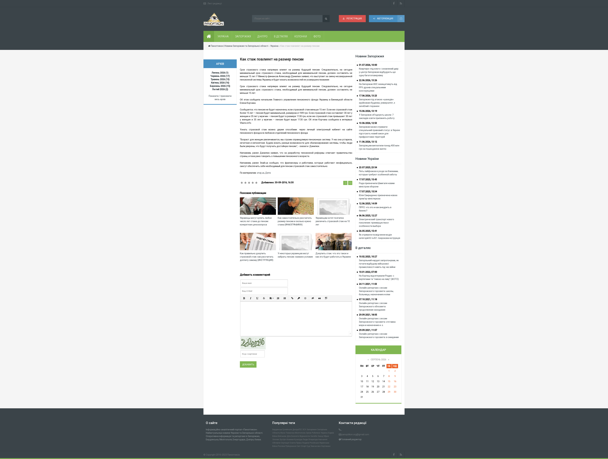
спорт (303, 446)
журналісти (304, 436)
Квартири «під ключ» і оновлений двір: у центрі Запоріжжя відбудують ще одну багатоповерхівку (379, 72)
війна (274, 436)
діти (289, 436)
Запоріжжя (312, 429)
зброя (326, 436)
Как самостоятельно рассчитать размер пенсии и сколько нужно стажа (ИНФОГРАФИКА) (295, 221)
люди (305, 439)
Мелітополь (300, 433)
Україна (324, 433)
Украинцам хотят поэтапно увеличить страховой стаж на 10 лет (333, 221)
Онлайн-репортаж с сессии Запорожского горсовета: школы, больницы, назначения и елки (376, 291)
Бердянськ (277, 429)
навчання (322, 439)
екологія (295, 436)
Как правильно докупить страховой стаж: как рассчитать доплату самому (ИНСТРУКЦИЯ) (256, 256)
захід (320, 436)
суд (308, 446)
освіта (293, 443)
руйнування (290, 446)
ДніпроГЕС (297, 429)
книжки (290, 439)
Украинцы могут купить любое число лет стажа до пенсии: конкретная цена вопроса (256, 221)
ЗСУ (304, 429)
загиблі (313, 436)
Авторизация (385, 18)
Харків (331, 433)
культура (298, 439)
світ (298, 446)
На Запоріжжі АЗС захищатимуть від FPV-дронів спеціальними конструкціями (378, 87)
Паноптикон (233, 454)
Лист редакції (214, 3)
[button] (244, 298)
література (313, 439)
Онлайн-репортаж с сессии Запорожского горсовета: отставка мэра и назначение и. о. (377, 321)
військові (282, 436)
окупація (285, 443)
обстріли (276, 443)
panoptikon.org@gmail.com (355, 434)
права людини (302, 443)
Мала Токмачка (287, 433)
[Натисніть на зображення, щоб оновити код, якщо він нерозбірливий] (253, 343)
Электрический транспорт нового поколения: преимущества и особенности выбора (376, 222)
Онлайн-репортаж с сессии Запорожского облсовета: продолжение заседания (373, 306)
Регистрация (354, 18)
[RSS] (401, 3)
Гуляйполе (287, 429)
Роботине (316, 433)
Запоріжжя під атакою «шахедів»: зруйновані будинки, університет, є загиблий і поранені (377, 102)
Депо (268, 173)
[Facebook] (393, 3)
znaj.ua (260, 173)
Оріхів (308, 433)
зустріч (283, 439)
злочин (275, 439)
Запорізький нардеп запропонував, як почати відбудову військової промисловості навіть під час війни (379, 263)
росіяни (281, 446)
